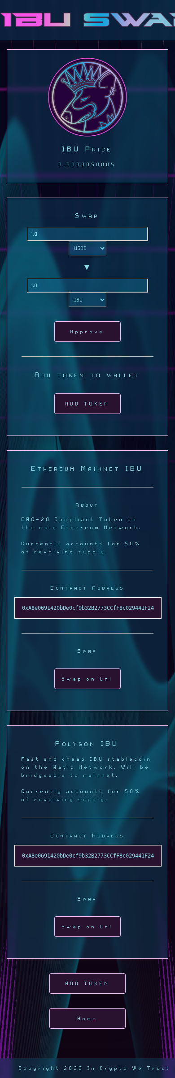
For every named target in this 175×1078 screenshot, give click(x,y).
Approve (87, 331)
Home (88, 1018)
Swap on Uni (87, 678)
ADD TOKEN (88, 403)
